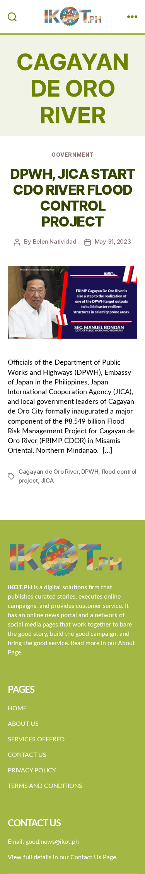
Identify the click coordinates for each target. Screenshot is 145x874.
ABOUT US (23, 724)
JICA (47, 480)
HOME (17, 708)
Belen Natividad (55, 241)
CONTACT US (27, 755)
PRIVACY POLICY (32, 770)
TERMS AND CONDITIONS (45, 786)
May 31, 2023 (113, 241)
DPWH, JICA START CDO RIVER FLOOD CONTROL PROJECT (72, 197)
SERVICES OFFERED (36, 739)
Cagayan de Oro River (48, 471)
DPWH (89, 471)
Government (72, 154)
